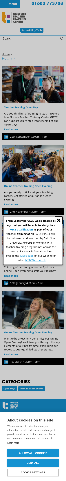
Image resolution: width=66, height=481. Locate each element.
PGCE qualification (21, 229)
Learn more (13, 442)
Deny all (33, 463)
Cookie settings (33, 472)
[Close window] (59, 220)
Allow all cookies (33, 453)
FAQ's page (27, 255)
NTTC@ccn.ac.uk (35, 260)
